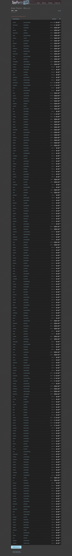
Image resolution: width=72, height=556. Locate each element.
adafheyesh (15, 43)
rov (13, 27)
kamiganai (14, 158)
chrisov (14, 205)
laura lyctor (14, 294)
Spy (13, 18)
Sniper (15, 18)
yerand (14, 72)
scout (14, 200)
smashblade (15, 472)
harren (25, 278)
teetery (25, 218)
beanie (25, 32)
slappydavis (25, 100)
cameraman (25, 383)
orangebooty (26, 310)
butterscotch (15, 362)
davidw (14, 477)
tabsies (14, 134)
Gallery (29, 22)
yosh (13, 451)
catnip (24, 189)
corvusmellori (26, 231)
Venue (18, 18)
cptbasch (25, 464)
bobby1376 (25, 77)
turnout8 (25, 396)
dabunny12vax (15, 341)
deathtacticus (15, 48)
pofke (14, 100)
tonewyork (14, 482)
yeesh (14, 153)
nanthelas (25, 210)
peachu (14, 234)
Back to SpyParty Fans (17, 552)
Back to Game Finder (16, 551)
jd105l (24, 168)
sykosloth (14, 106)
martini (25, 72)
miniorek (25, 150)
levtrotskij (14, 218)
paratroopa (15, 307)
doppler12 (14, 252)
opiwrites (14, 22)
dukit (13, 407)
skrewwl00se (26, 82)
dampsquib (25, 200)
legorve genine (26, 22)
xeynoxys (25, 441)
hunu (24, 158)
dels (24, 106)
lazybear (14, 95)
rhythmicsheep (15, 61)
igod (13, 396)
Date (55, 18)
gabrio (25, 307)
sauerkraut (25, 95)
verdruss (25, 163)
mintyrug (25, 111)
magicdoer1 (25, 514)
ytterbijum (14, 38)
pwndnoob (25, 174)
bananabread (26, 90)
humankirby (15, 231)
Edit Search (59, 10)
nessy (24, 263)
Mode (53, 18)
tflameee (25, 119)
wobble (25, 142)
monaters (14, 66)
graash (14, 273)
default (25, 315)
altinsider (25, 417)
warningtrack (15, 375)
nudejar (25, 87)
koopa (25, 53)
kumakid (25, 535)
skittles (14, 346)
